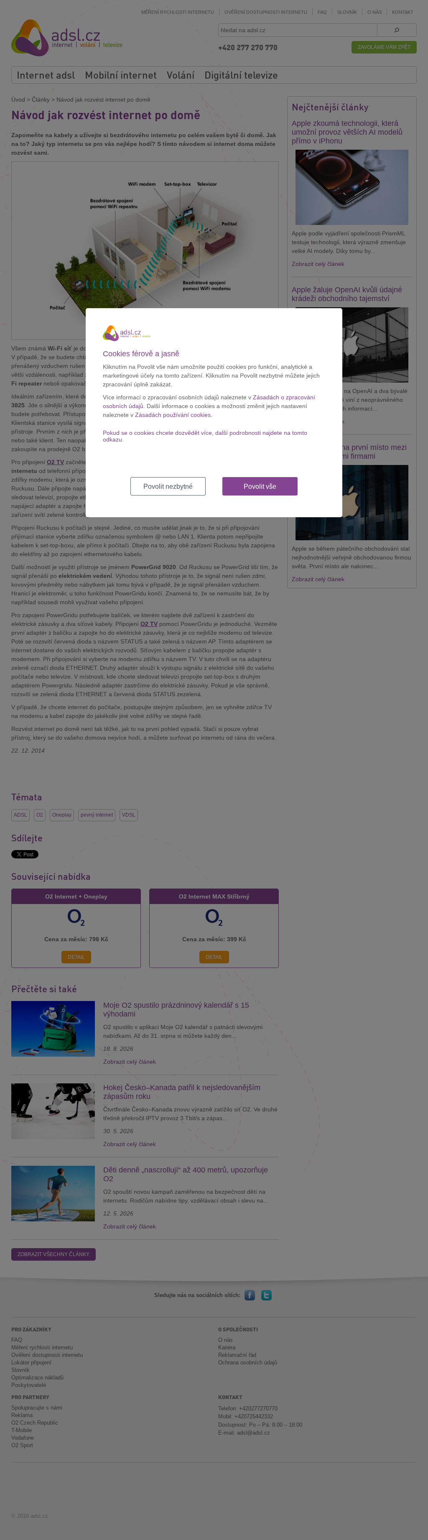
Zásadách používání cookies (173, 414)
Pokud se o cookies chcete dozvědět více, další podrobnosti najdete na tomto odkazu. (205, 436)
